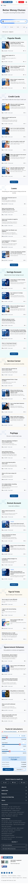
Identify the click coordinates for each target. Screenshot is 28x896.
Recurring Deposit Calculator (8, 835)
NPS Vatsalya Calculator (7, 839)
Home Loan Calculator (6, 826)
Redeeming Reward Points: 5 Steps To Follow (9, 380)
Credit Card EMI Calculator (7, 830)
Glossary (25, 877)
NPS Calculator (19, 837)
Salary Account (5, 812)
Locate (23, 782)
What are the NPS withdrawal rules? (8, 704)
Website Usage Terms (17, 877)
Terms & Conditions (12, 875)
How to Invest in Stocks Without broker (17, 546)
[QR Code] (2, 862)
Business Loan (16, 806)
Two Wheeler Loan (6, 808)
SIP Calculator (12, 831)
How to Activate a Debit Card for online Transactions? (17, 67)
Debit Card (10, 814)
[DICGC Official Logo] (6, 862)
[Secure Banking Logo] (4, 866)
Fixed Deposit (9, 815)
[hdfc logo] (7, 2)
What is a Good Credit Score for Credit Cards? (9, 118)
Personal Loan (5, 806)
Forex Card (15, 814)
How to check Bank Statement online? (17, 404)
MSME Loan (15, 815)
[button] (26, 27)
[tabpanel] (14, 753)
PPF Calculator (5, 831)
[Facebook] (2, 873)
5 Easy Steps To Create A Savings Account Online (17, 280)
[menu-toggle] (26, 2)
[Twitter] (9, 873)
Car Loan (11, 806)
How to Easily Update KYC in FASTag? (8, 56)
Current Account (12, 812)
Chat (15, 782)
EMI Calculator (5, 820)
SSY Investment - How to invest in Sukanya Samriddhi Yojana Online (9, 655)
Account (12, 521)
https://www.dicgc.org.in (15, 863)
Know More (19, 769)
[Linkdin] (12, 873)
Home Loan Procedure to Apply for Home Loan (10, 220)
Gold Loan (13, 808)
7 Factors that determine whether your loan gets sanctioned (18, 252)
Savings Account (15, 810)
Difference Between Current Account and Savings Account (8, 320)
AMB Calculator (20, 828)
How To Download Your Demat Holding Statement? (9, 535)
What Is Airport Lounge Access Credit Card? (17, 80)
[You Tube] (7, 873)
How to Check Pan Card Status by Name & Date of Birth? (9, 369)
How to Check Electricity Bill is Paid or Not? (8, 463)
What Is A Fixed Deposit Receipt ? (9, 343)
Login (20, 2)
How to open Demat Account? (17, 523)
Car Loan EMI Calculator (7, 822)
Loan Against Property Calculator (9, 828)
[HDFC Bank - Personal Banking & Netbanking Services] (7, 857)
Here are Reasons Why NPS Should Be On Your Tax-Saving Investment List (10, 680)
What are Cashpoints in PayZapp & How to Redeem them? (9, 441)
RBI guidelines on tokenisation (17, 690)
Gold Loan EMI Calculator (18, 824)
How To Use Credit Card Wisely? (17, 128)
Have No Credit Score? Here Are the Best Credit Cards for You (17, 168)
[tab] (9, 732)
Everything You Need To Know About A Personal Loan (17, 43)
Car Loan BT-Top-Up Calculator (8, 837)
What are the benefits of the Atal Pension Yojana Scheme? (9, 715)
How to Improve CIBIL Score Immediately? (16, 620)
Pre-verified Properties (6, 810)
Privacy (19, 875)
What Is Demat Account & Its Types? (8, 511)
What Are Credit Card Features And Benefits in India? (17, 105)
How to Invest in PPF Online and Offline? (17, 666)
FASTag (3, 815)
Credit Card (4, 814)
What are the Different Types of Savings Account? (17, 306)
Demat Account (20, 812)
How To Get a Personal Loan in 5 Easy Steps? (9, 198)
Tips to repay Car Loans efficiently (9, 599)
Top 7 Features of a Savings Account (16, 293)
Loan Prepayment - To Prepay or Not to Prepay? (9, 241)
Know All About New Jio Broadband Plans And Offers (8, 452)
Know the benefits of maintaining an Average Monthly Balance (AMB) (18, 330)
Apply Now (7, 769)
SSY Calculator (17, 830)
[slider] (7, 737)
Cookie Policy (4, 875)
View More (14, 841)
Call (5, 782)
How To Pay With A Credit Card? (17, 141)
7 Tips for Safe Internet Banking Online (9, 609)
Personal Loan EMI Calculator (15, 820)
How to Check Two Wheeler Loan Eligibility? (9, 230)
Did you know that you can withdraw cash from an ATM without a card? (16, 391)
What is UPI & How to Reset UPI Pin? (9, 474)
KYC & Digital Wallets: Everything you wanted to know (9, 484)
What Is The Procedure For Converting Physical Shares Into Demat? (17, 573)
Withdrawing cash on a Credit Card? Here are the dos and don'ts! (10, 633)
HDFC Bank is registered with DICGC (16, 861)
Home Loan (18, 808)
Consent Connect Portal (6, 877)
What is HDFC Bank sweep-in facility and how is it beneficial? (17, 417)
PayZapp (21, 814)
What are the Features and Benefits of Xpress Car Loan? (8, 209)
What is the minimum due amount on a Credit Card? (18, 155)
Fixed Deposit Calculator (7, 833)
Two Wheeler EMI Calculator (19, 822)
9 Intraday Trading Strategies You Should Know (9, 559)
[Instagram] (4, 873)
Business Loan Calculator (7, 824)
